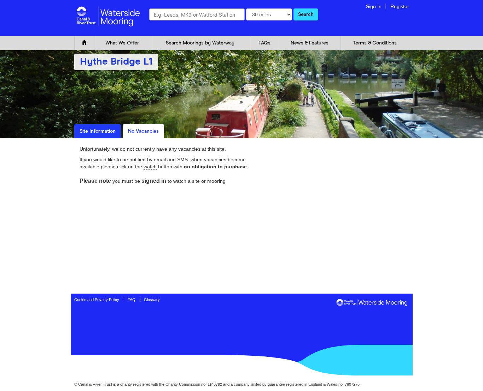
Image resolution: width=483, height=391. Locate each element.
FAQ (131, 299)
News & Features (309, 43)
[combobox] (197, 14)
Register (399, 6)
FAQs (264, 43)
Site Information (98, 131)
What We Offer (122, 43)
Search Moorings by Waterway (200, 43)
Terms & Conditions (375, 43)
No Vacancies (143, 131)
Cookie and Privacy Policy (96, 299)
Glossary (152, 299)
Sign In (374, 6)
